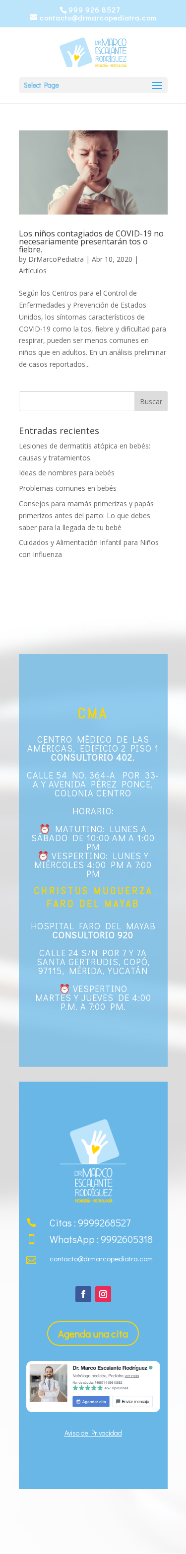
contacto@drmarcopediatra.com (101, 1258)
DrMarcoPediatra (56, 259)
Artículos (33, 270)
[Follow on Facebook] (83, 1294)
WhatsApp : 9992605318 (101, 1238)
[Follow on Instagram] (103, 1294)
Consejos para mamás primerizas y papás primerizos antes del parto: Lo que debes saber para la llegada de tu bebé (86, 515)
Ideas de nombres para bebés (67, 472)
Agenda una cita (93, 1333)
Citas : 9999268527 (90, 1222)
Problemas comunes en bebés (68, 488)
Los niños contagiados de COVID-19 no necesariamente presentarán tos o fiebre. (91, 241)
